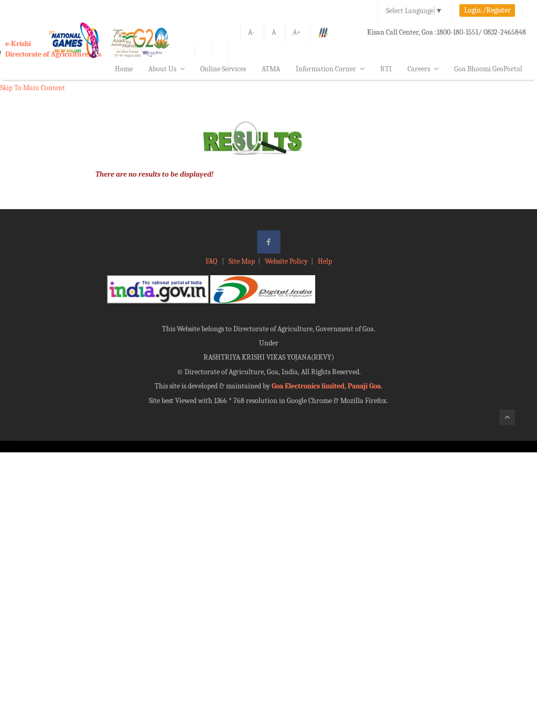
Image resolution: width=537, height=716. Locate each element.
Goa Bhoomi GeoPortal (488, 68)
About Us (162, 68)
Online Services (223, 68)
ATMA (271, 68)
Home (124, 68)
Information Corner (326, 68)
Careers (418, 68)
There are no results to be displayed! (154, 174)
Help (325, 261)
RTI (386, 68)
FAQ (212, 261)
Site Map (242, 261)
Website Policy (286, 261)
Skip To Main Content (32, 87)
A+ (297, 32)
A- (251, 32)
